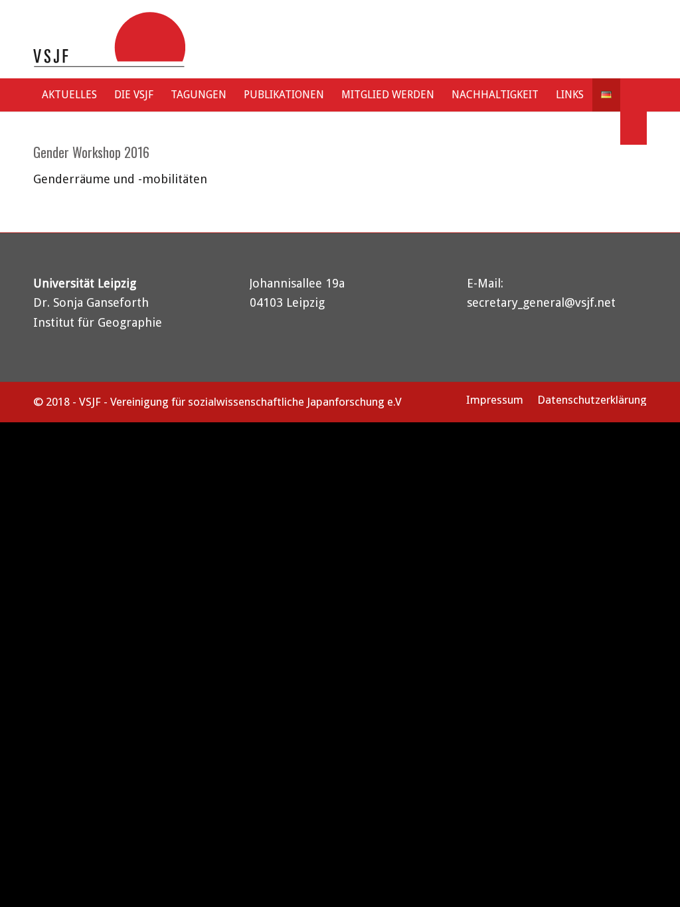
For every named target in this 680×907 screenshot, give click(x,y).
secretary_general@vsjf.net (541, 302)
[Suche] (633, 128)
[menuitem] (69, 95)
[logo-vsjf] (109, 39)
